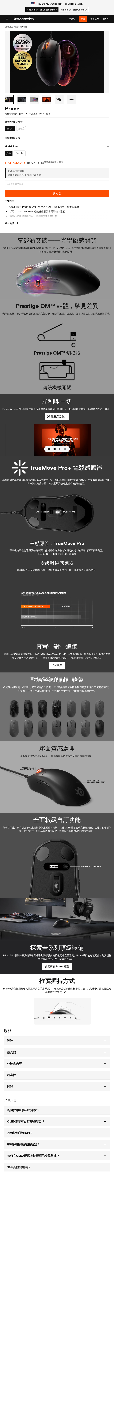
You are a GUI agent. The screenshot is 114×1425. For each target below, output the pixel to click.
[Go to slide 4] (46, 99)
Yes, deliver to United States (42, 9)
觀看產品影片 (59, 416)
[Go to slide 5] (59, 99)
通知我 (57, 193)
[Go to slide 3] (34, 99)
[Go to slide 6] (71, 99)
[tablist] (72, 19)
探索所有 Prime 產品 (58, 967)
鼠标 (17, 27)
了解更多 (58, 666)
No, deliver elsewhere (72, 9)
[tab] (72, 19)
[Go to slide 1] (9, 99)
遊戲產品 (9, 27)
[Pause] (49, 449)
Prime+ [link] (25, 27)
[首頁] (23, 18)
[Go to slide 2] (21, 99)
